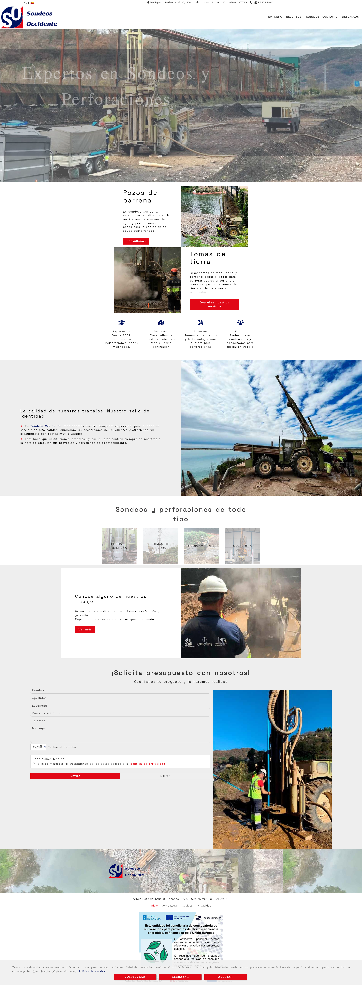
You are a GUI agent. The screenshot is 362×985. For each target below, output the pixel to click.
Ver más (85, 629)
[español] (32, 2)
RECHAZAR (180, 976)
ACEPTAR (225, 976)
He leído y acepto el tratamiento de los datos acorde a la (100, 763)
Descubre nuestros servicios (214, 304)
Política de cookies (92, 971)
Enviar (75, 775)
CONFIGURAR (135, 976)
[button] (28, 2)
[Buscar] (25, 2)
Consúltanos (136, 241)
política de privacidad (147, 763)
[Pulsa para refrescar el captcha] (45, 747)
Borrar (165, 775)
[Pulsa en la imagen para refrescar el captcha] (38, 747)
